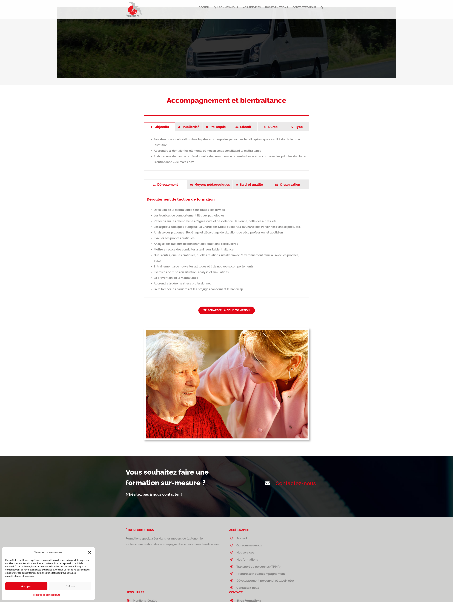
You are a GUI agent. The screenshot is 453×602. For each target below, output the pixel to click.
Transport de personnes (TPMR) (258, 566)
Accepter (26, 586)
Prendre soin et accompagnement (260, 573)
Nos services (245, 552)
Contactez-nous (296, 483)
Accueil (241, 538)
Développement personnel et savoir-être (265, 580)
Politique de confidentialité (46, 595)
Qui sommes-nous (249, 545)
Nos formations (247, 559)
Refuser (70, 586)
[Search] (322, 7)
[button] (89, 552)
